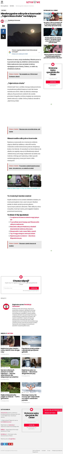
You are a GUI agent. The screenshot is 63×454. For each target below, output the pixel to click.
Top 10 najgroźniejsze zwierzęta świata (22, 233)
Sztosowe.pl (4, 412)
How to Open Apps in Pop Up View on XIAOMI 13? (18, 177)
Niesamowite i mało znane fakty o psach (23, 231)
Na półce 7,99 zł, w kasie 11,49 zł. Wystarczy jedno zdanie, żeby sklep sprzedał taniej (53, 24)
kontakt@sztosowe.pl (6, 422)
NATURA (10, 333)
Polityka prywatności (57, 450)
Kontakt (44, 450)
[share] (26, 176)
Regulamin (35, 452)
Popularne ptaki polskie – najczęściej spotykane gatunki (31, 350)
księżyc (4, 298)
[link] (9, 177)
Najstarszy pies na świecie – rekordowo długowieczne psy (29, 372)
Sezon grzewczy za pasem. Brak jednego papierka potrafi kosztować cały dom (53, 56)
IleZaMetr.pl (3, 434)
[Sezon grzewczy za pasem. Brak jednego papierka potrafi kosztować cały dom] (53, 49)
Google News (12, 438)
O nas (48, 450)
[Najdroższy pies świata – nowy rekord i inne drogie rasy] (10, 341)
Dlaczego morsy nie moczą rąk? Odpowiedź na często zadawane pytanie (30, 397)
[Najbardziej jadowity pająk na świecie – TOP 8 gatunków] (10, 387)
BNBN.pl (3, 429)
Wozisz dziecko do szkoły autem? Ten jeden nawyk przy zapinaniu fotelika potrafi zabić (53, 40)
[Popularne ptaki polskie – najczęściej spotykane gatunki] (31, 341)
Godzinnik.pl (11, 425)
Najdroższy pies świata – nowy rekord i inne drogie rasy (10, 350)
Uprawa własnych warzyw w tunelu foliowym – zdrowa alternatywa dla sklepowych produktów (9, 373)
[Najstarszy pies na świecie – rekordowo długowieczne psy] (31, 362)
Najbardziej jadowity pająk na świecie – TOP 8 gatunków (10, 396)
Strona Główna (36, 450)
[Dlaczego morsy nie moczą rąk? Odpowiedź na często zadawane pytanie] (31, 387)
